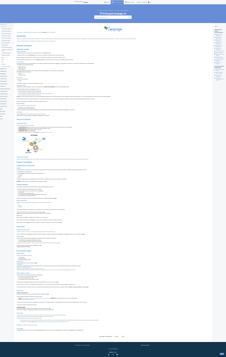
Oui (123, 336)
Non (117, 336)
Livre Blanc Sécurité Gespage (219, 60)
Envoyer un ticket (130, 2)
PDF (217, 26)
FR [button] (150, 2)
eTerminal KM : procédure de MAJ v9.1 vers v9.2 (220, 79)
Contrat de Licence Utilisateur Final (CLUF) (220, 57)
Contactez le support (145, 345)
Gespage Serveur (111, 10)
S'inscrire (144, 2)
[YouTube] (117, 354)
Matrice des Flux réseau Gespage (220, 55)
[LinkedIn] (108, 354)
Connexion (139, 2)
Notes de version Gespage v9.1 (219, 43)
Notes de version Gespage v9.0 (219, 46)
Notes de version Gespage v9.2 (219, 40)
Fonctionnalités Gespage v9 (218, 49)
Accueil (108, 2)
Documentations (117, 10)
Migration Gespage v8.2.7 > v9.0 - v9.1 (219, 73)
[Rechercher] (130, 17)
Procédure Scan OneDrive (219, 63)
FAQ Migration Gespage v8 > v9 (220, 70)
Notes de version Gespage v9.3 (219, 38)
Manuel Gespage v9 (219, 52)
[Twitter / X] (113, 354)
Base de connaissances (118, 2)
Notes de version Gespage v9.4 (219, 35)
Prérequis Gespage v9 (220, 51)
